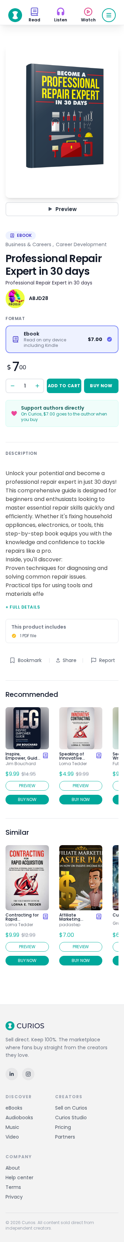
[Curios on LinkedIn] (12, 1074)
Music (12, 1127)
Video (12, 1136)
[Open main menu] (109, 15)
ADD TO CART (64, 386)
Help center (19, 1177)
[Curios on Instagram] (28, 1074)
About (13, 1167)
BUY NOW (101, 386)
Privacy (14, 1196)
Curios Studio (71, 1117)
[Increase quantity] (37, 385)
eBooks (14, 1107)
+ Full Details (23, 607)
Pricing (63, 1127)
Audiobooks (19, 1117)
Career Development (81, 244)
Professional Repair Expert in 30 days (49, 282)
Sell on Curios (71, 1107)
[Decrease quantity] (12, 385)
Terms (13, 1187)
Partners (65, 1136)
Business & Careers (28, 244)
